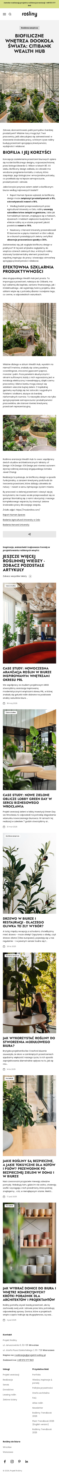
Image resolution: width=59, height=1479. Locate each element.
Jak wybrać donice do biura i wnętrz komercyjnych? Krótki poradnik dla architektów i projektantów (29, 1294)
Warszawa (8, 1452)
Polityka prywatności (42, 1387)
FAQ (34, 1397)
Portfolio (36, 1374)
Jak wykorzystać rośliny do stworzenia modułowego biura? (29, 1042)
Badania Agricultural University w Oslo (21, 519)
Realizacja (8, 1379)
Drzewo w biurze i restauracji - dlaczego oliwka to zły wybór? (23, 922)
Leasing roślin (9, 1394)
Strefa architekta (40, 1392)
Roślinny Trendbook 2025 (42, 1431)
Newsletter (37, 1407)
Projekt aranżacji (11, 1374)
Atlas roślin (37, 1402)
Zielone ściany (10, 1399)
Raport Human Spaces (14, 514)
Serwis (6, 1384)
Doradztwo (8, 1389)
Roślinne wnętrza (29, 28)
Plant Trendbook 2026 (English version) (43, 1423)
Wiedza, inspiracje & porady (42, 1381)
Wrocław (7, 1447)
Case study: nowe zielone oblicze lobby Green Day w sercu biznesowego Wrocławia (27, 801)
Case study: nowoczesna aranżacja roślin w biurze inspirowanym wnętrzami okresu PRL (27, 674)
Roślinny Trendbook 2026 (42, 1414)
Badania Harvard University (16, 524)
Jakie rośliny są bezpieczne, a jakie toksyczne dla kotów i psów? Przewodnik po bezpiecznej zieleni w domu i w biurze (29, 1169)
